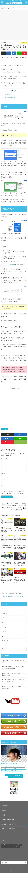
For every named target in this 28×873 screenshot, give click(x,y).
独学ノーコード (13, 870)
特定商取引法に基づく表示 (8, 824)
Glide (3, 622)
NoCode (3, 844)
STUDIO (4, 631)
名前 (3, 473)
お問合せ (3, 810)
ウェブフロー (13, 844)
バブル (10, 846)
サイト (3, 485)
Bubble (4, 617)
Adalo (3, 608)
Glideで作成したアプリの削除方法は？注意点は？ (13, 661)
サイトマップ (5, 815)
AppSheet (4, 613)
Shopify (4, 627)
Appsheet (11, 264)
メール (3, 479)
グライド (19, 844)
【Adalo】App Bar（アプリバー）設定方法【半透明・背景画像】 (13, 667)
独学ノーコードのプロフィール (10, 828)
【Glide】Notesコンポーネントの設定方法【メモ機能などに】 (13, 680)
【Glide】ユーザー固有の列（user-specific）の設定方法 (11, 687)
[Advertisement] (14, 25)
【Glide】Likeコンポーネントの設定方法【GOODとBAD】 (13, 674)
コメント (4, 458)
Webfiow (4, 636)
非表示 (15, 90)
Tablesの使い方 (10, 97)
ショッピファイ (5, 846)
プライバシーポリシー (7, 819)
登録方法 (18, 846)
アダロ (8, 844)
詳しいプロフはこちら (16, 775)
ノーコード (5, 429)
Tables (7, 94)
